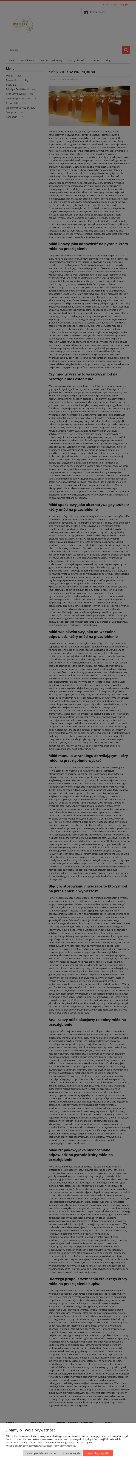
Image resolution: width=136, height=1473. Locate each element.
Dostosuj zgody (71, 1453)
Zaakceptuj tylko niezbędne (41, 1453)
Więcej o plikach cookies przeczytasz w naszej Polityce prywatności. (41, 1445)
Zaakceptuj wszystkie (97, 1453)
